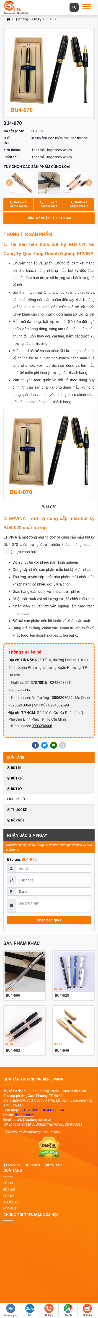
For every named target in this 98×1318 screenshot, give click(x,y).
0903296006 (19, 690)
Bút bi (15, 768)
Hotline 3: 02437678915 (79, 204)
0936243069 (20, 705)
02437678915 (36, 683)
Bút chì (16, 778)
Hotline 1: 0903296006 (18, 204)
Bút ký (36, 19)
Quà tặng (21, 19)
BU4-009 (13, 996)
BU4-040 (62, 1051)
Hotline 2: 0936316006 (49, 204)
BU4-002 (13, 1051)
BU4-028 (62, 996)
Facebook (12, 1165)
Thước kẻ (18, 810)
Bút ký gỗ (17, 799)
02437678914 (61, 683)
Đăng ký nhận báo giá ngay (49, 218)
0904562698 (58, 705)
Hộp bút (17, 820)
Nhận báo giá (48, 920)
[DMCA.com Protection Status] (49, 1148)
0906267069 (62, 698)
